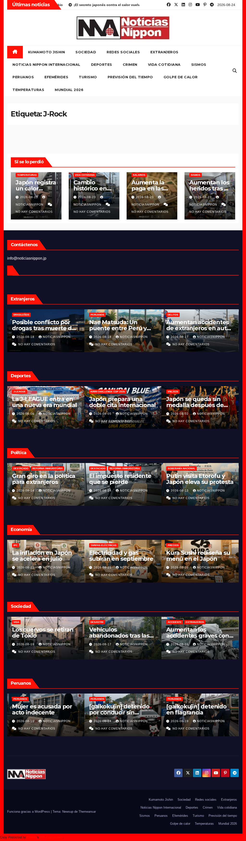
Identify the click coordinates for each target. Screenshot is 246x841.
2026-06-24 (26, 721)
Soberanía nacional (104, 468)
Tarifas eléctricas (26, 545)
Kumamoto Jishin (46, 52)
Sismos (198, 64)
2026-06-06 (180, 721)
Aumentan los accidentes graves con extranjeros (197, 328)
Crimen (130, 64)
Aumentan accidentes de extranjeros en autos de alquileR (122, 328)
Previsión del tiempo (130, 77)
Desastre (20, 622)
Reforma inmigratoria (47, 468)
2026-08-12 (180, 490)
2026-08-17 (103, 337)
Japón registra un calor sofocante (36, 188)
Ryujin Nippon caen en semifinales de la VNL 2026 (198, 405)
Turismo (88, 77)
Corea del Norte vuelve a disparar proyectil (198, 478)
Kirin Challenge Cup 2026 (30, 391)
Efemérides (56, 77)
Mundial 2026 (69, 90)
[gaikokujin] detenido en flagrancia (119, 709)
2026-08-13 (103, 490)
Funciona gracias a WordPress (29, 811)
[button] (235, 70)
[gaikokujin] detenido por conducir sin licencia (42, 712)
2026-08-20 (103, 567)
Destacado (20, 468)
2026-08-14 (26, 490)
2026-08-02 (103, 413)
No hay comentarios (34, 211)
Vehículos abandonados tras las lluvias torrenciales (42, 635)
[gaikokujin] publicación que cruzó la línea (199, 709)
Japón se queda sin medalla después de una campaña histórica (121, 405)
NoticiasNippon (57, 337)
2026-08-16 (180, 337)
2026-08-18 (26, 337)
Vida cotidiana (164, 64)
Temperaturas (28, 90)
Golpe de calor (181, 77)
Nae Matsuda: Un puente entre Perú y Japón (40, 328)
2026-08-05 (26, 413)
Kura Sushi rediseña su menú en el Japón (121, 555)
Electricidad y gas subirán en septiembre (44, 555)
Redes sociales (123, 52)
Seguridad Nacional (181, 468)
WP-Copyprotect (51, 837)
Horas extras (177, 545)
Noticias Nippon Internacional (46, 64)
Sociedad (85, 52)
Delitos (96, 314)
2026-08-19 (180, 567)
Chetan (32, 837)
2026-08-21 (26, 567)
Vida (170, 622)
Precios (96, 545)
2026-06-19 (103, 721)
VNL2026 (96, 391)
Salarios (139, 175)
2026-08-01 (180, 413)
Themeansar (87, 811)
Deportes (101, 64)
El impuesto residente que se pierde (43, 478)
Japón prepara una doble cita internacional (45, 402)
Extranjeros (164, 52)
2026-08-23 (29, 197)
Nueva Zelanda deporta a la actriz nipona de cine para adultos (199, 635)
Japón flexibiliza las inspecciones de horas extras (197, 558)
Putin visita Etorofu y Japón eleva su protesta (122, 478)
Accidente (175, 314)
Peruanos (23, 77)
